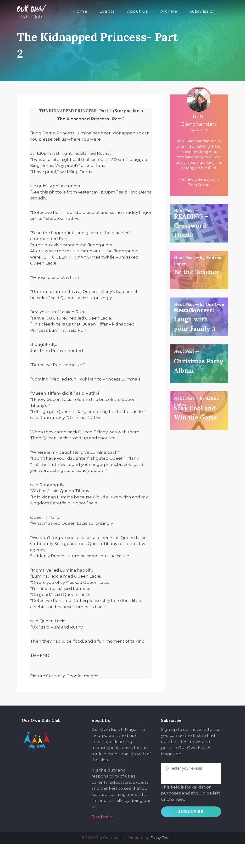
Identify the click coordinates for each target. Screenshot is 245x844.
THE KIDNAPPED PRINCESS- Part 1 (75, 110)
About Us (137, 11)
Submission (202, 11)
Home (80, 11)
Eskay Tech (160, 838)
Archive (168, 11)
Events (107, 11)
